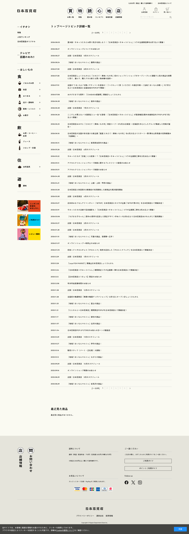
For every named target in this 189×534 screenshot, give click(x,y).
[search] (170, 17)
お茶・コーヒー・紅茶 (30, 134)
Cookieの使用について (65, 530)
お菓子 (25, 115)
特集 (19, 32)
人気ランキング (23, 37)
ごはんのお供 (28, 83)
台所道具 (26, 167)
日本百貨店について (165, 3)
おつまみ (26, 96)
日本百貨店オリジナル (26, 41)
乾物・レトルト (29, 109)
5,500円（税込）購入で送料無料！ (141, 3)
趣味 (25, 186)
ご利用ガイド (148, 461)
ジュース (26, 141)
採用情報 (109, 516)
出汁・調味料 (28, 102)
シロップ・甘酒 (29, 148)
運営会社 (99, 516)
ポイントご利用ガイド (148, 468)
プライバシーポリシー (85, 516)
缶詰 (25, 90)
